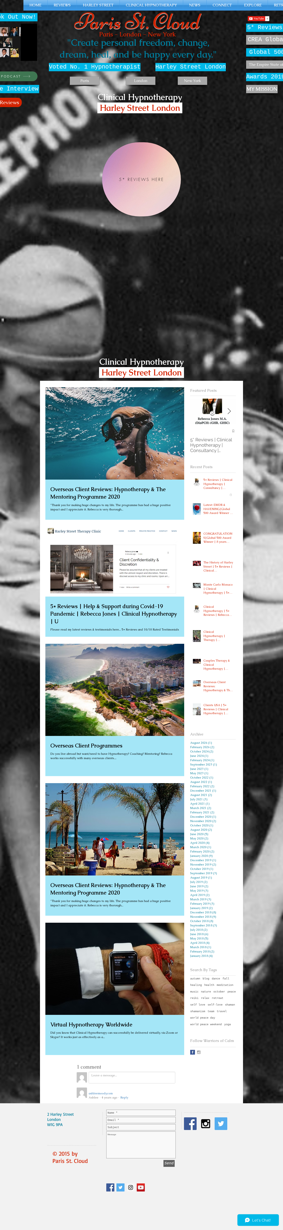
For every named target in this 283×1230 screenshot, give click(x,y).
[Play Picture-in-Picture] (24, 55)
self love (197, 1004)
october (219, 991)
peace (231, 991)
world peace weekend (206, 1024)
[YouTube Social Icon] (141, 1187)
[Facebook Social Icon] (110, 1187)
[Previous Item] (197, 411)
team (211, 1011)
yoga (227, 1024)
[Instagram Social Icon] (131, 1187)
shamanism (197, 1011)
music (194, 991)
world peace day (202, 1017)
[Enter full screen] (31, 55)
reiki (194, 998)
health (209, 985)
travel (222, 1011)
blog (206, 978)
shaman (230, 1004)
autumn (195, 978)
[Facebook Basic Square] (192, 1052)
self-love (215, 1004)
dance (216, 978)
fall (226, 978)
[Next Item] (229, 411)
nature (206, 991)
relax (205, 998)
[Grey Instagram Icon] (198, 1052)
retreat (217, 998)
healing (196, 985)
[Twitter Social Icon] (120, 1187)
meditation (225, 985)
